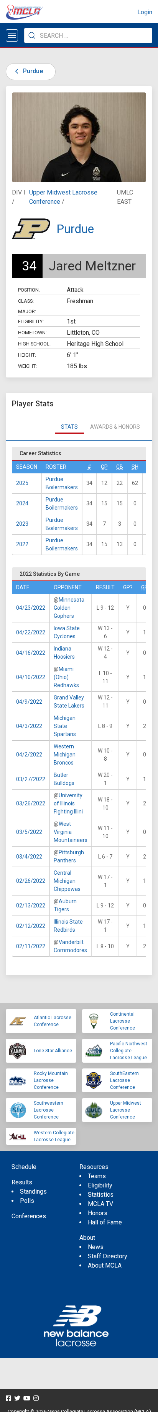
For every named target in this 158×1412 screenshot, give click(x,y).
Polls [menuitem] (27, 1200)
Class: (26, 301)
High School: (34, 344)
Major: (27, 311)
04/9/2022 (29, 702)
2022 (22, 544)
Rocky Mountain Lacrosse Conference (51, 1080)
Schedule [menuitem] (24, 1167)
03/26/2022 (30, 803)
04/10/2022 (30, 677)
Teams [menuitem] (97, 1176)
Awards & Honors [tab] (115, 427)
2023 (22, 524)
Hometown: (32, 332)
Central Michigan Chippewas (67, 881)
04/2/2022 (29, 754)
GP (104, 467)
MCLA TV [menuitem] (100, 1203)
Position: (29, 290)
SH (135, 467)
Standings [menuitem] (33, 1191)
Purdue (32, 71)
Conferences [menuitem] (29, 1216)
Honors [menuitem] (97, 1213)
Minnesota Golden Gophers (69, 608)
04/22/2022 (30, 632)
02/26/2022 (30, 881)
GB (119, 467)
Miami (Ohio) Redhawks (66, 677)
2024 (22, 503)
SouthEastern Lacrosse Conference (124, 1080)
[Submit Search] (32, 35)
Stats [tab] (69, 427)
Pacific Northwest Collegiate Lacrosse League (128, 1050)
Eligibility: (31, 321)
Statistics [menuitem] (101, 1194)
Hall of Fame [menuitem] (105, 1222)
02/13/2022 (30, 905)
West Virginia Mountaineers (70, 832)
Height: (27, 355)
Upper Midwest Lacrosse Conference (125, 1110)
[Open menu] (12, 35)
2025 (22, 483)
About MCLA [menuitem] (105, 1265)
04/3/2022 (29, 726)
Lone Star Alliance (53, 1050)
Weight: (27, 366)
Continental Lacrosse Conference (122, 1021)
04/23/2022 (30, 608)
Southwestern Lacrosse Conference (48, 1110)
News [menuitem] (96, 1247)
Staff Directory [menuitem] (107, 1256)
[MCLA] (25, 12)
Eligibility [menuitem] (100, 1185)
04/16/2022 (30, 653)
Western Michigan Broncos (65, 754)
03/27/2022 (30, 779)
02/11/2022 (30, 946)
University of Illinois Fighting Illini (68, 803)
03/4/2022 (29, 857)
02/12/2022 (30, 926)
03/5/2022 (29, 832)
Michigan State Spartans (65, 726)
